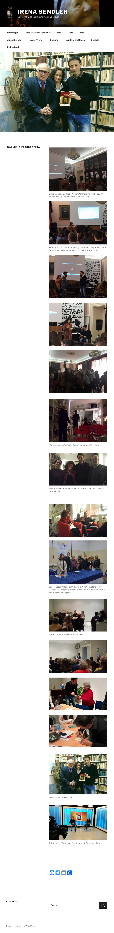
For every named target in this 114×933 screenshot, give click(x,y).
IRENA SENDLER (43, 11)
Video (81, 32)
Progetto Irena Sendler (37, 32)
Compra (54, 40)
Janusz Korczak (14, 40)
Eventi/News (36, 40)
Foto (71, 32)
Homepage (12, 32)
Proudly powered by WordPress (21, 926)
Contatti (95, 40)
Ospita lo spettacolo (75, 40)
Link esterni (13, 47)
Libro (58, 32)
